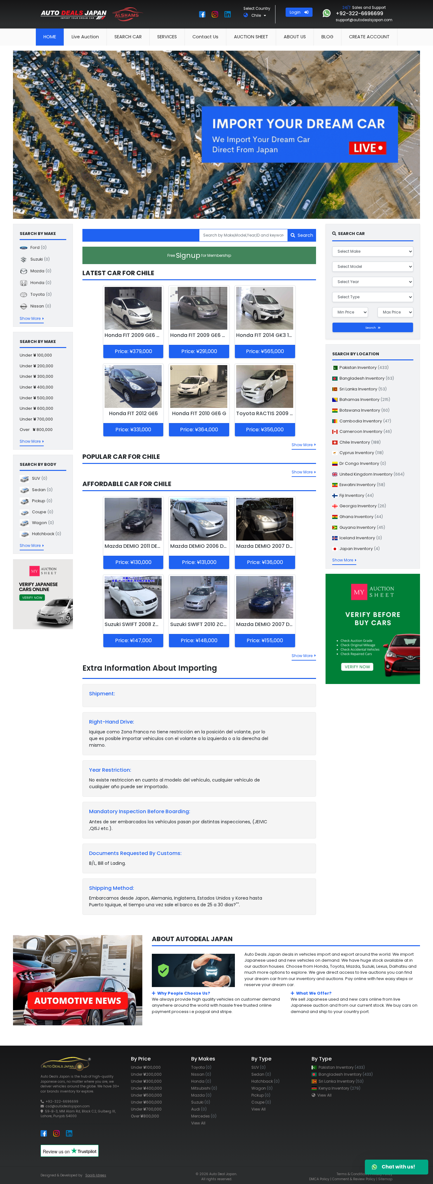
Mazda (39, 271)
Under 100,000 (36, 355)
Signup (199, 255)
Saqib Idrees (95, 1175)
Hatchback (45, 534)
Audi (199, 1109)
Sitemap (385, 1179)
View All (198, 1123)
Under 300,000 (36, 376)
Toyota (40, 294)
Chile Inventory (359, 442)
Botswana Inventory (364, 410)
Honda (39, 282)
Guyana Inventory (361, 527)
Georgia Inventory (362, 506)
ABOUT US (295, 37)
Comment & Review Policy (353, 1179)
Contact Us (205, 37)
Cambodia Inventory (364, 421)
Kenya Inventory (338, 1088)
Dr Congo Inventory (362, 463)
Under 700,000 (36, 419)
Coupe (41, 512)
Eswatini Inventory (361, 484)
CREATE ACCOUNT (369, 37)
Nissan (39, 306)
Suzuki (39, 259)
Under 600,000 (36, 408)
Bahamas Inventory (364, 399)
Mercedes (204, 1116)
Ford (37, 247)
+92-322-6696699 (62, 1101)
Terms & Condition (352, 1174)
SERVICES (167, 37)
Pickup (40, 500)
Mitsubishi (204, 1088)
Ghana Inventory (360, 516)
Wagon (41, 523)
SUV (38, 478)
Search (304, 235)
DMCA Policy (319, 1179)
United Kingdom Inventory (371, 474)
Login (297, 12)
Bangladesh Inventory (366, 378)
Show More (303, 444)
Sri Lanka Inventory (362, 389)
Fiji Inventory (356, 495)
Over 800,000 (36, 430)
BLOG (327, 37)
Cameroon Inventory (365, 431)
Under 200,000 (36, 366)
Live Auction (85, 37)
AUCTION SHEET (251, 37)
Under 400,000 (36, 387)
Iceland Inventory (360, 538)
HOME (49, 37)
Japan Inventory (359, 548)
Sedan (41, 490)
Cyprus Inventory (361, 453)
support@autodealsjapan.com (364, 19)
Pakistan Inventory (363, 367)
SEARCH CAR (128, 37)
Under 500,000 (36, 398)
